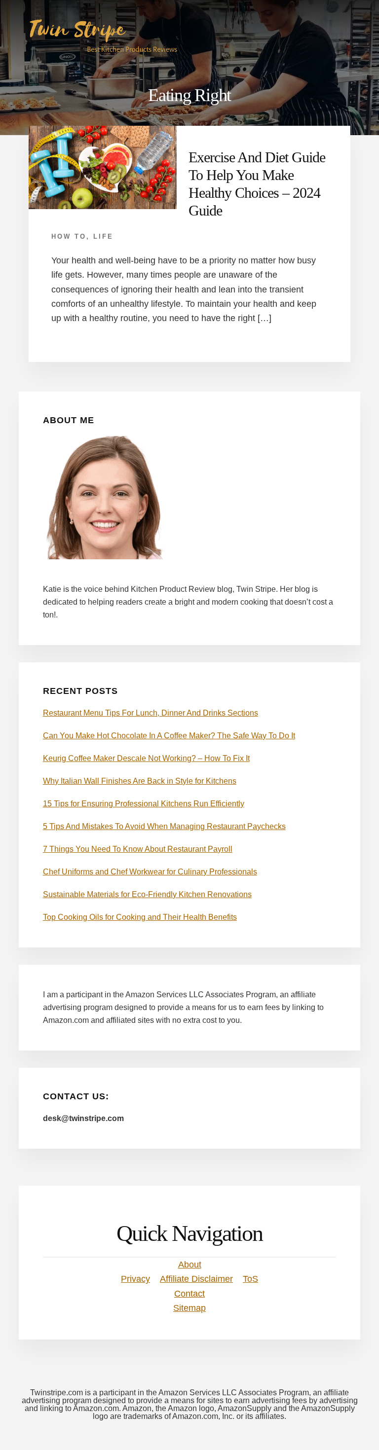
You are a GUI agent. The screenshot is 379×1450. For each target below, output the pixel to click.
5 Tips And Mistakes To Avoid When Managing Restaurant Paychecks (164, 826)
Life (103, 236)
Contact (189, 1294)
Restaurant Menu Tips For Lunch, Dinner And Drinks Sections (150, 713)
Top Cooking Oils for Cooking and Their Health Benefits (140, 917)
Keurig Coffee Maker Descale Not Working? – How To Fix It (146, 758)
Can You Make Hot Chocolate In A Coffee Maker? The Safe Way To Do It (169, 735)
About (189, 1264)
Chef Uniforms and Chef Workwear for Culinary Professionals (150, 872)
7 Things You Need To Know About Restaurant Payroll (137, 849)
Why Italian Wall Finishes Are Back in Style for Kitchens (139, 781)
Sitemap (189, 1308)
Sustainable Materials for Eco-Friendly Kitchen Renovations (147, 894)
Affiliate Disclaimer (196, 1279)
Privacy (135, 1279)
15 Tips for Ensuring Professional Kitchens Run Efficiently (143, 803)
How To (68, 236)
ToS (250, 1279)
